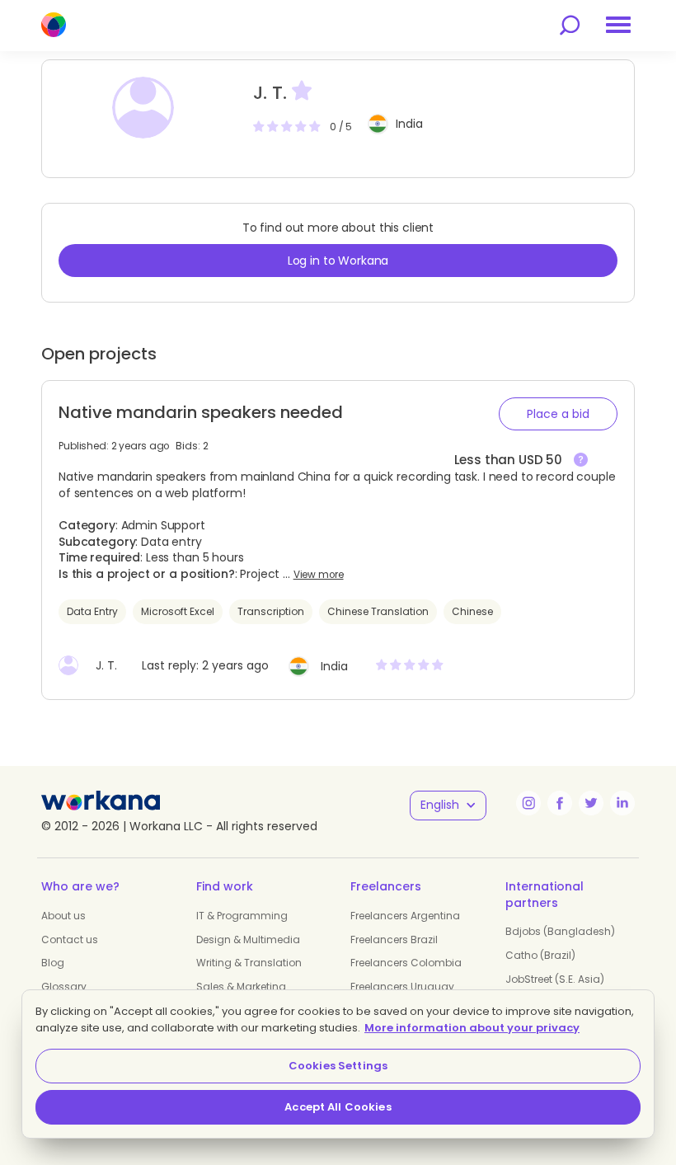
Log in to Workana (338, 260)
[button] (558, 413)
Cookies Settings (338, 1065)
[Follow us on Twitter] (591, 803)
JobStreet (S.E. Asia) (554, 979)
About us (63, 916)
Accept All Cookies (337, 1107)
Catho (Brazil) (540, 955)
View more (318, 574)
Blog (52, 963)
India (409, 123)
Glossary (64, 986)
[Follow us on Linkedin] (622, 803)
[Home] (53, 24)
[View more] (581, 460)
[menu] (618, 24)
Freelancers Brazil (394, 939)
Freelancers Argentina (405, 916)
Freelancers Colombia (406, 963)
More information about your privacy (472, 1028)
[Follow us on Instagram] (528, 803)
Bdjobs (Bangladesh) (560, 931)
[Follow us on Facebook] (559, 803)
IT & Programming (242, 916)
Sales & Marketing (241, 986)
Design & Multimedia (248, 939)
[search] (569, 25)
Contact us (69, 939)
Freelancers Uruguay (402, 986)
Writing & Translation (249, 963)
